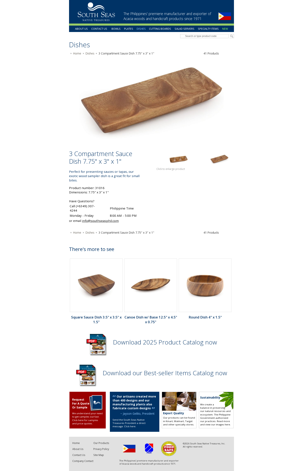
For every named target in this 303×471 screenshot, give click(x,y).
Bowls (116, 29)
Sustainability (210, 397)
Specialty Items (208, 29)
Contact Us (99, 29)
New (225, 29)
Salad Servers (184, 29)
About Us (81, 29)
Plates (128, 29)
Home (76, 443)
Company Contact (82, 461)
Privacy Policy (101, 449)
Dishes (141, 29)
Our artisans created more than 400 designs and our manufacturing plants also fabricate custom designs (134, 402)
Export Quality (173, 413)
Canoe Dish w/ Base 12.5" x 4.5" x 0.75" (150, 319)
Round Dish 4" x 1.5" (205, 317)
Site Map (98, 455)
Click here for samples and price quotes (85, 422)
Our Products (101, 443)
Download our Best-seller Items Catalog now (165, 373)
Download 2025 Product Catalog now (165, 342)
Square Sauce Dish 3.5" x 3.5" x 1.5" (96, 319)
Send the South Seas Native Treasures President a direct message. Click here (129, 423)
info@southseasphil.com (100, 221)
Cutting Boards (160, 29)
